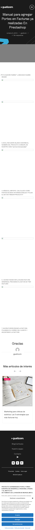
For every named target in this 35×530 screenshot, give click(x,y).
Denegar (17, 519)
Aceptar (17, 515)
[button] (32, 498)
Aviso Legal (27, 528)
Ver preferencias (17, 524)
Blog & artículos (17, 444)
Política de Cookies (9, 528)
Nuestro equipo (17, 449)
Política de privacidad (19, 528)
